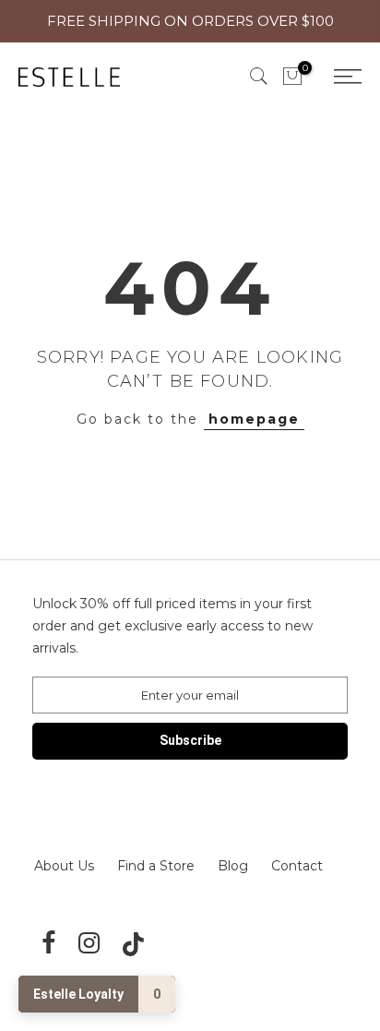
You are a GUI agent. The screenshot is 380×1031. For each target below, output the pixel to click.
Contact (297, 865)
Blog (233, 865)
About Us (64, 865)
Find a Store (156, 865)
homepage (254, 419)
